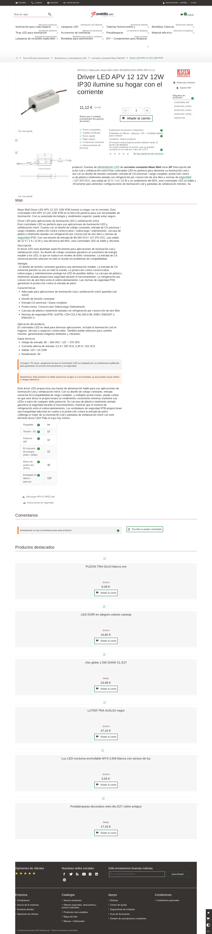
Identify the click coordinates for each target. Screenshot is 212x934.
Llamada (38, 3)
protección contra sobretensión (182, 114)
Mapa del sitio (70, 917)
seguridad (185, 177)
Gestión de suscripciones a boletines (128, 918)
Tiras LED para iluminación (36, 32)
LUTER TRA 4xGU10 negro (106, 710)
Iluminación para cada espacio (36, 26)
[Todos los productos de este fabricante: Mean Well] (183, 73)
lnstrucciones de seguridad (40, 503)
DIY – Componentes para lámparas (127, 38)
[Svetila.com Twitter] (71, 874)
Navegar (54, 3)
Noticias (114, 900)
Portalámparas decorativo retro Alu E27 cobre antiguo (106, 806)
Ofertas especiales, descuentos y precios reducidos (79, 906)
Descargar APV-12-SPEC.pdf (40, 496)
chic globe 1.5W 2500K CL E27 (106, 662)
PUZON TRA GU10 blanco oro (106, 566)
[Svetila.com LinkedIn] (97, 874)
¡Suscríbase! (177, 874)
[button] (71, 2)
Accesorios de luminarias (81, 32)
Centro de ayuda (118, 905)
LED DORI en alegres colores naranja (106, 614)
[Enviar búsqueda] (50, 14)
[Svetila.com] (103, 14)
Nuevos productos (72, 900)
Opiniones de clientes (27, 914)
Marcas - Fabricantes (74, 921)
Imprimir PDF (185, 88)
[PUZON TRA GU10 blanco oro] (106, 558)
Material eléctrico (172, 32)
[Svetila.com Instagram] (91, 874)
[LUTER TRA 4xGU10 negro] (106, 702)
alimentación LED (108, 167)
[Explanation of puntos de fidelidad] (161, 149)
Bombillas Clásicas (172, 26)
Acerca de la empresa (28, 905)
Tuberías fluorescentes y (127, 26)
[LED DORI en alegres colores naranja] (106, 606)
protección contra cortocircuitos (182, 110)
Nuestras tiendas (25, 909)
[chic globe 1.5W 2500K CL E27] (106, 654)
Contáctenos (23, 900)
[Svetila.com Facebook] (65, 874)
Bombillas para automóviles (81, 38)
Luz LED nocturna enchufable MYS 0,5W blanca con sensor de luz (106, 758)
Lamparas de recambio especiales (36, 38)
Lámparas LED (81, 26)
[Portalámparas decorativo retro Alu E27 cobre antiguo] (106, 798)
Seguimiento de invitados (122, 909)
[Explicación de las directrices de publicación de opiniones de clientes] (118, 530)
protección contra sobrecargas (182, 106)
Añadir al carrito (108, 592)
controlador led (181, 102)
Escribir (22, 3)
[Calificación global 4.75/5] (25, 873)
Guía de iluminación (120, 914)
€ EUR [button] (195, 3)
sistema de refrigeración (180, 118)
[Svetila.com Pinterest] (65, 880)
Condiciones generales (168, 900)
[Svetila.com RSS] (78, 874)
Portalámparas (127, 32)
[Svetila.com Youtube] (84, 874)
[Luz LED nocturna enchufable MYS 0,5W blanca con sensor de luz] (106, 750)
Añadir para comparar (185, 83)
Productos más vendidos (76, 912)
